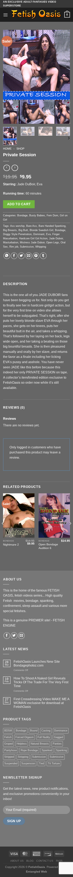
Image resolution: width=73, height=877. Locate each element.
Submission (39, 756)
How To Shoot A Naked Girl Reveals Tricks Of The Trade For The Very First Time (41, 682)
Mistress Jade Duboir (32, 242)
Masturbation (10, 242)
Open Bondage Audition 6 (48, 546)
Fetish (8, 737)
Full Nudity (44, 737)
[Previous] (9, 77)
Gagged (58, 737)
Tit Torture (54, 763)
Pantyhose (10, 750)
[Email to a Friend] (28, 255)
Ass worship (17, 225)
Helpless (22, 743)
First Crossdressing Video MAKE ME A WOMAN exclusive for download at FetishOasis (41, 702)
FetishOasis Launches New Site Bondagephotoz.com (37, 663)
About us (17, 860)
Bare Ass (31, 225)
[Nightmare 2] (18, 515)
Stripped (9, 756)
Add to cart (19, 204)
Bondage (22, 215)
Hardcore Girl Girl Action (33, 238)
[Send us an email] (21, 635)
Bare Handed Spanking (52, 225)
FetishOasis (36, 867)
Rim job (13, 246)
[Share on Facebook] (14, 255)
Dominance (60, 730)
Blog (29, 860)
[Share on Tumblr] (43, 255)
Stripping (23, 756)
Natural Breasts (40, 743)
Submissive (27, 246)
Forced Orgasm (24, 737)
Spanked (47, 750)
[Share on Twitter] (21, 255)
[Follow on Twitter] (14, 635)
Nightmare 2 (11, 544)
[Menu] (5, 15)
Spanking (61, 750)
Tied (41, 763)
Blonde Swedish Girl (41, 230)
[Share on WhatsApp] (6, 255)
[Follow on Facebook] (6, 635)
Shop (20, 148)
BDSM (8, 730)
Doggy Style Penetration (17, 234)
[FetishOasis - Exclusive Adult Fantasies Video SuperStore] (36, 14)
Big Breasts (10, 230)
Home (7, 148)
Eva (48, 234)
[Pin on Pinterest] (36, 255)
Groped (8, 743)
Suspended (10, 763)
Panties (57, 743)
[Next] (63, 77)
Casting (45, 730)
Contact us (44, 860)
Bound (34, 730)
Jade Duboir (56, 238)
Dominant (38, 234)
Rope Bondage (29, 750)
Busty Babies (37, 215)
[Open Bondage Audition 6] (54, 515)
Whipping (40, 246)
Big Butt (23, 230)
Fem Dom (52, 215)
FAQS (59, 860)
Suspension (28, 763)
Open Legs (52, 242)
